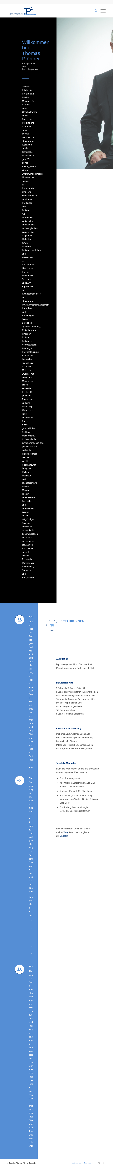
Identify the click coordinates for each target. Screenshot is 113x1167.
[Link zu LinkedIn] (103, 1163)
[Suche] (95, 10)
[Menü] (102, 10)
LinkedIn (64, 836)
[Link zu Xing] (99, 1163)
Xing (65, 832)
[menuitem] (76, 1163)
